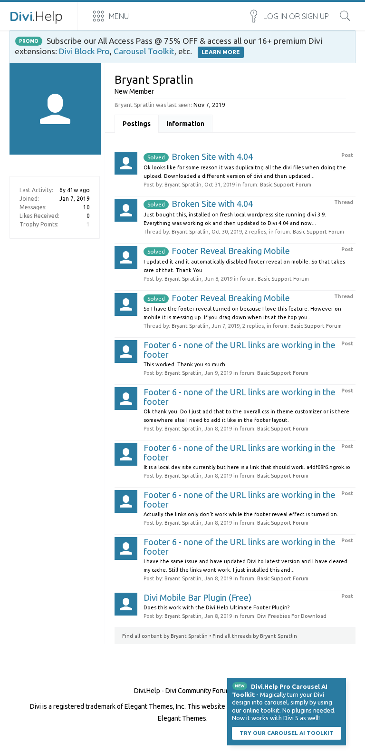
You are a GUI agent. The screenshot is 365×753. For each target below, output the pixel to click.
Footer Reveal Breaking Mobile (218, 250)
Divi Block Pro (84, 51)
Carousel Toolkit (144, 51)
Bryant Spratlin (183, 184)
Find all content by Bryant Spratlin (165, 636)
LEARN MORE (221, 52)
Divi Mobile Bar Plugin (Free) (197, 597)
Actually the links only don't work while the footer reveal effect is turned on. (241, 514)
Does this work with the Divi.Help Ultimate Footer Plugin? (216, 607)
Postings (137, 123)
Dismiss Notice (340, 684)
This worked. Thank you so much (184, 364)
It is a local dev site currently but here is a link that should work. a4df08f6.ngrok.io (247, 467)
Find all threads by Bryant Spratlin (254, 636)
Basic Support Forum (285, 184)
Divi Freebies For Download (292, 616)
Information (185, 123)
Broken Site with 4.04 (200, 156)
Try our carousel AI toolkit (287, 733)
